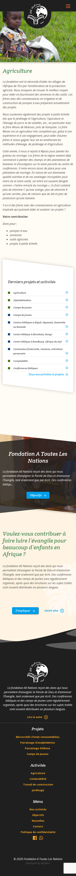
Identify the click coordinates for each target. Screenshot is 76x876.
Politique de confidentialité (38, 832)
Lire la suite (34, 717)
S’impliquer (23, 611)
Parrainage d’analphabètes (37, 742)
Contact (38, 826)
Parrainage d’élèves (37, 748)
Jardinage (38, 790)
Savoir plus (51, 610)
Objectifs (36, 495)
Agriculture (38, 773)
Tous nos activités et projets (46, 374)
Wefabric (46, 863)
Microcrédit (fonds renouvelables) (37, 737)
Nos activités (38, 809)
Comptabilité (38, 778)
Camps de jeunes (37, 754)
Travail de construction (38, 784)
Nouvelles (38, 820)
